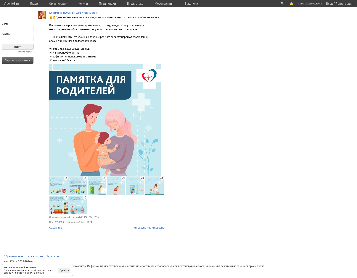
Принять (64, 270)
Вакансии (191, 3)
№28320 (59, 222)
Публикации (107, 3)
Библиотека (135, 3)
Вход (329, 3)
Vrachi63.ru (11, 3)
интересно (140, 227)
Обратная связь (13, 256)
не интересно (156, 227)
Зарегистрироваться (17, 60)
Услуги (83, 3)
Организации (58, 3)
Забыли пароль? (25, 52)
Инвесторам (35, 256)
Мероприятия (164, 3)
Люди (34, 3)
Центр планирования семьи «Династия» (73, 12)
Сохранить (55, 227)
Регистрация (344, 3)
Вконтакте (52, 256)
